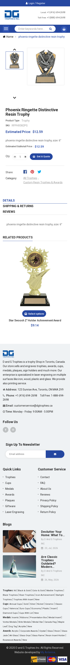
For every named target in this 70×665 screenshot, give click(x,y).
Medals (9, 488)
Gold (26, 604)
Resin (57, 631)
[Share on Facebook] (26, 171)
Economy (36, 608)
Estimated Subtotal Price (19, 146)
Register (40, 3)
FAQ (42, 482)
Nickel (40, 604)
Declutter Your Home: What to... (53, 533)
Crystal (42, 631)
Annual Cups (16, 604)
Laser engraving (14, 512)
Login (31, 3)
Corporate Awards (29, 631)
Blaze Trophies (10, 595)
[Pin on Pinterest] (33, 171)
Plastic (46, 608)
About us (45, 488)
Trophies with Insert (23, 599)
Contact (45, 477)
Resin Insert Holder (55, 635)
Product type (12, 120)
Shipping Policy (49, 506)
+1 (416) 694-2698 (26, 395)
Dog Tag (13, 626)
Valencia (14, 608)
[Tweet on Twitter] (40, 171)
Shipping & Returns (18, 206)
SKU (8, 125)
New (37, 599)
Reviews (9, 211)
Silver (32, 604)
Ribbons (24, 617)
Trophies (10, 477)
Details (9, 200)
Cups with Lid (26, 613)
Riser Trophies (26, 595)
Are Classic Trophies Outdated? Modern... (49, 561)
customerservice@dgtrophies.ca (33, 405)
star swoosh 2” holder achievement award (35, 320)
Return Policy (48, 512)
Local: (43, 12)
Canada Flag (51, 622)
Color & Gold (38, 590)
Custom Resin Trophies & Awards (43, 182)
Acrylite (22, 626)
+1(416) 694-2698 (56, 12)
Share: (9, 172)
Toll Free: (42, 17)
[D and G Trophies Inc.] (8, 353)
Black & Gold (24, 590)
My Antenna (48, 652)
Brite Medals (24, 622)
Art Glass (14, 635)
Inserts (15, 617)
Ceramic (49, 604)
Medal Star (37, 622)
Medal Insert (55, 617)
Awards (9, 494)
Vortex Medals (10, 622)
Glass (50, 631)
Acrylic (15, 631)
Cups (8, 482)
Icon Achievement (45, 595)
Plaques (10, 500)
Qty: (8, 156)
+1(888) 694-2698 (56, 17)
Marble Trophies (54, 590)
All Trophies (30, 178)
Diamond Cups (10, 613)
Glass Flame (38, 635)
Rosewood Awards (12, 640)
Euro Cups (25, 608)
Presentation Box (38, 617)
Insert (54, 608)
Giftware (10, 506)
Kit (15, 590)
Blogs (7, 524)
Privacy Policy (48, 500)
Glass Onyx (25, 635)
